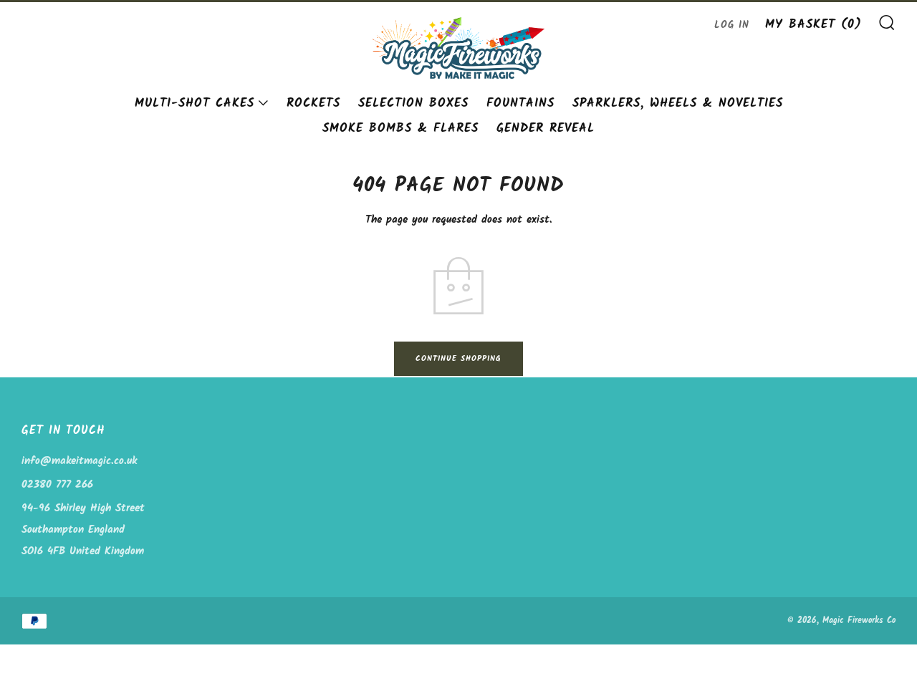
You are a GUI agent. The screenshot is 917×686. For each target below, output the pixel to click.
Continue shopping (458, 358)
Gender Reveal (545, 128)
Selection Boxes (413, 103)
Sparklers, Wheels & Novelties (677, 103)
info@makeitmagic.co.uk (79, 461)
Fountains (520, 103)
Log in (731, 25)
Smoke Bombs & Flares (400, 128)
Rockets (313, 103)
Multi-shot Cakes (194, 103)
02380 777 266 (57, 484)
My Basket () (813, 24)
